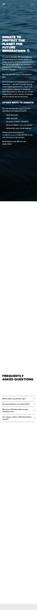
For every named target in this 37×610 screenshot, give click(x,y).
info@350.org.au (9, 135)
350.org (22, 125)
